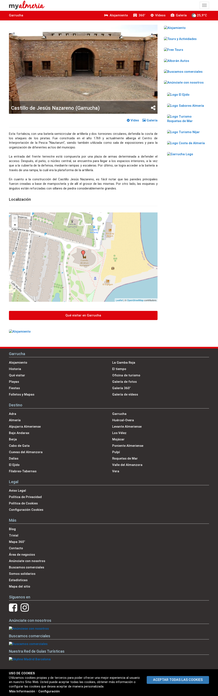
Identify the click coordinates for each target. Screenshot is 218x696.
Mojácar (118, 439)
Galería (152, 120)
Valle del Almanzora (127, 465)
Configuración (49, 691)
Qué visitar (17, 375)
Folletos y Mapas (21, 394)
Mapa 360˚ (17, 542)
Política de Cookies (23, 503)
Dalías (13, 458)
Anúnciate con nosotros (27, 561)
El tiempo (119, 369)
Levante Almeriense (127, 426)
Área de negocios (22, 555)
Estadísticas (18, 580)
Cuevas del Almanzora (26, 452)
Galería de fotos (124, 382)
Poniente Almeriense (127, 446)
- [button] (14, 225)
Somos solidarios (22, 574)
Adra (12, 414)
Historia (15, 369)
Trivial (13, 535)
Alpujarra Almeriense (25, 426)
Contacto (16, 548)
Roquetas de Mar (125, 458)
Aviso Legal (17, 490)
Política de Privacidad (25, 497)
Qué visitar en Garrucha (83, 315)
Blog (12, 529)
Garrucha (16, 15)
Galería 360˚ (121, 388)
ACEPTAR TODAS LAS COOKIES (178, 680)
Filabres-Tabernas (22, 471)
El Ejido (14, 465)
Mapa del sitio (19, 586)
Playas (14, 382)
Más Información (22, 691)
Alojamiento (18, 362)
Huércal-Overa (123, 420)
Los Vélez (119, 433)
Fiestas (14, 388)
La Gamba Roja (123, 362)
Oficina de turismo (126, 375)
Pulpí (116, 452)
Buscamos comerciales (26, 567)
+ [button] (14, 218)
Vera (115, 471)
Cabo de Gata (19, 446)
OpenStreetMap (135, 300)
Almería (15, 420)
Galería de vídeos (125, 394)
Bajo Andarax (19, 433)
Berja (13, 439)
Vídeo (134, 120)
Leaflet (119, 300)
